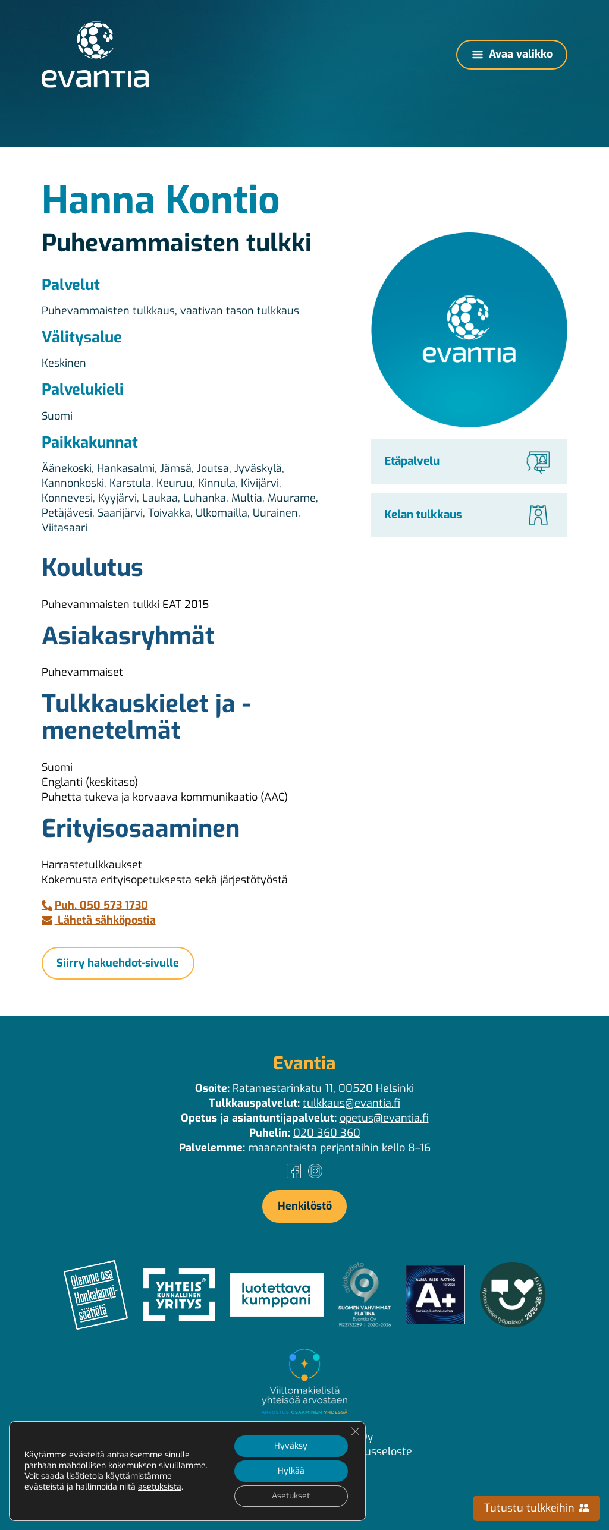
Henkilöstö (305, 1206)
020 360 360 (326, 1133)
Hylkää (291, 1471)
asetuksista (159, 1487)
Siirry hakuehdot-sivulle (117, 963)
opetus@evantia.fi (384, 1118)
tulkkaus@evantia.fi (351, 1103)
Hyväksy (290, 1446)
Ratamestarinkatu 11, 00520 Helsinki (323, 1088)
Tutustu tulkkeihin (530, 1508)
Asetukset (291, 1495)
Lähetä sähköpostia (105, 920)
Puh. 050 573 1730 (101, 905)
